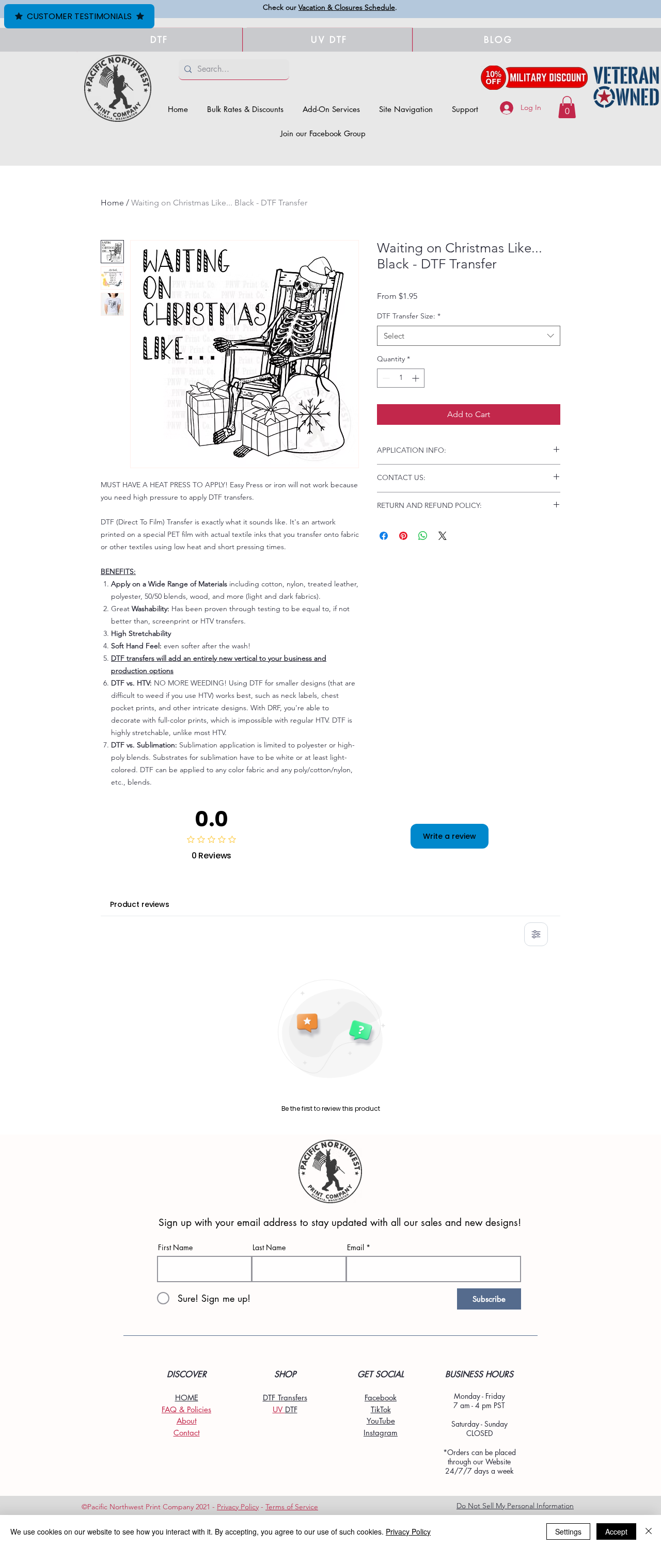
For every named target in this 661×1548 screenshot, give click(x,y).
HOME (186, 1397)
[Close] (648, 1531)
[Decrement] (385, 378)
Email (355, 1247)
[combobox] (468, 336)
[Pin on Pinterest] (403, 536)
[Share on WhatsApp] (423, 536)
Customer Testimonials (79, 16)
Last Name (269, 1247)
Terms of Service (291, 1506)
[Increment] (416, 378)
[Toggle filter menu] (536, 934)
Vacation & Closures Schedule (346, 7)
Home (112, 203)
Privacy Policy (238, 1506)
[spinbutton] (400, 378)
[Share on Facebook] (383, 536)
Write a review (449, 836)
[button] (406, 109)
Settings (568, 1531)
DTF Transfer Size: (408, 316)
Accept (616, 1531)
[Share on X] (442, 536)
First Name (175, 1247)
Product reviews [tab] (139, 904)
